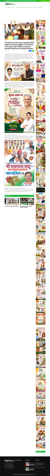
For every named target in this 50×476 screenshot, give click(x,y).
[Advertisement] (25, 14)
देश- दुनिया (12, 7)
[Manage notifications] (48, 474)
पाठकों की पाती (35, 7)
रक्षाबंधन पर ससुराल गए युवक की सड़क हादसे (26, 207)
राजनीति (17, 7)
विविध (27, 7)
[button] (31, 195)
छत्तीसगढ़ (8, 7)
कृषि (19, 7)
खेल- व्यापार (23, 7)
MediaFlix (35, 474)
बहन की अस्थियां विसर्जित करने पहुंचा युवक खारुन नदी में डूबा (32, 470)
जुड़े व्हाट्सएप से (40, 7)
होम (5, 7)
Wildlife (30, 7)
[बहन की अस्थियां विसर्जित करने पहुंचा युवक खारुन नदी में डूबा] (27, 469)
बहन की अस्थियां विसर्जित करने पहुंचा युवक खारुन (11, 207)
